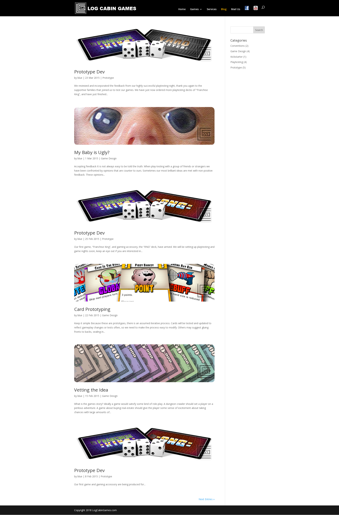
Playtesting (236, 62)
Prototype (108, 77)
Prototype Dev (89, 71)
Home (182, 9)
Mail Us (235, 9)
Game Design (109, 158)
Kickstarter (236, 56)
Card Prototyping (92, 309)
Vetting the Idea (91, 390)
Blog (224, 9)
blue (80, 77)
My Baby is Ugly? (91, 152)
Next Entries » (207, 499)
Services (211, 9)
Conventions (237, 45)
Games (194, 9)
